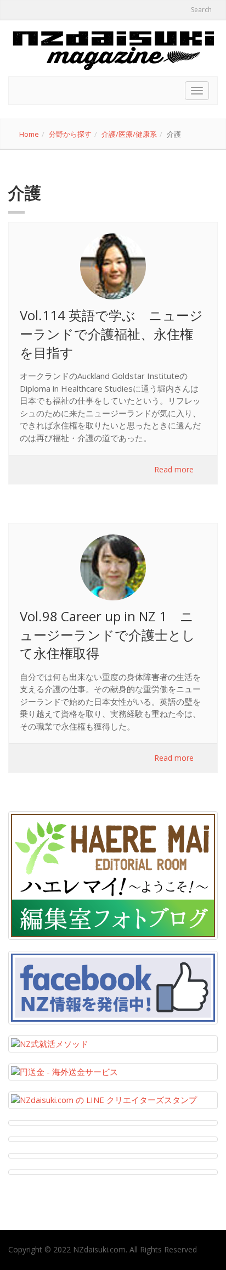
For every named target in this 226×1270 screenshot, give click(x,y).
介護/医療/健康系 (129, 134)
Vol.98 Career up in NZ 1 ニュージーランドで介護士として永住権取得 (107, 634)
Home (29, 134)
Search (200, 9)
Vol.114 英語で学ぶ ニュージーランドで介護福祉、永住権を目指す (111, 333)
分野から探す (70, 134)
